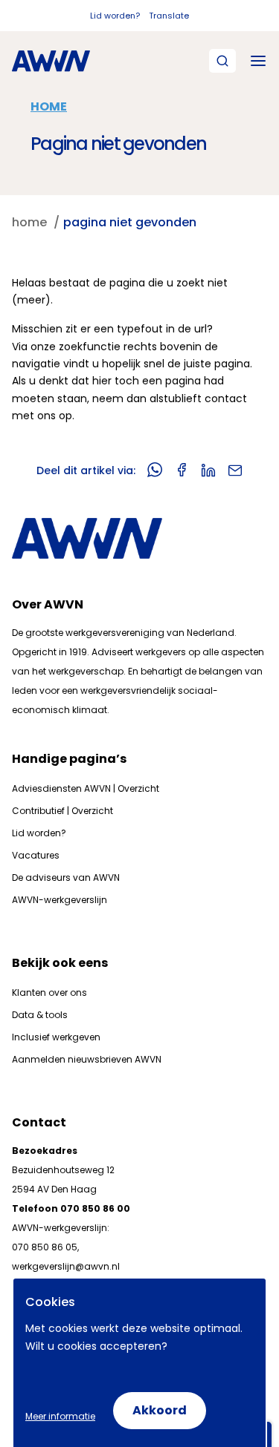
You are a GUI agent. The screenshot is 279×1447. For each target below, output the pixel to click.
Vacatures (36, 855)
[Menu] (258, 61)
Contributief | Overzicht (62, 810)
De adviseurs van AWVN (66, 877)
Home (49, 106)
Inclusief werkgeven (56, 1037)
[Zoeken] (222, 61)
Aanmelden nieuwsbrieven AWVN (86, 1059)
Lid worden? (115, 16)
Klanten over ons (49, 992)
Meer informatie (60, 1416)
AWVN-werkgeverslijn (59, 899)
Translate (169, 16)
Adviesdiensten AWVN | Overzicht (85, 788)
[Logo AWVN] (51, 61)
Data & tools (40, 1014)
